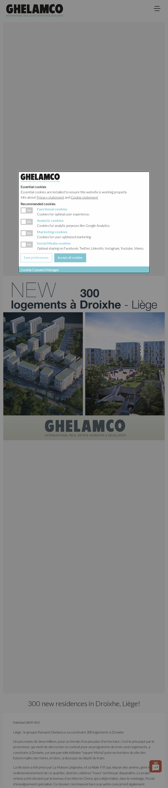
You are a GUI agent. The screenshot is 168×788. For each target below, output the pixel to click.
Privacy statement (50, 197)
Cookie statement (84, 197)
